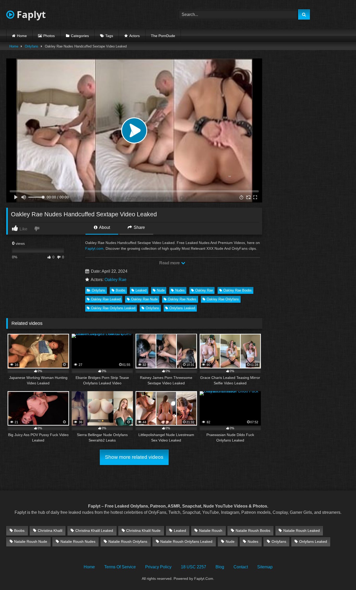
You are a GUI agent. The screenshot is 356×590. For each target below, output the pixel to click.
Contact (241, 567)
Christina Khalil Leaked (94, 530)
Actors (134, 36)
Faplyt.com (94, 248)
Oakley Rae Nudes (182, 299)
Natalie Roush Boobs (253, 530)
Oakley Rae (115, 279)
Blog (220, 567)
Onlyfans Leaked (182, 308)
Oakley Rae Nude (144, 299)
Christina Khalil (50, 530)
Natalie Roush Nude (30, 541)
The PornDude (163, 36)
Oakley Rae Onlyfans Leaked (113, 308)
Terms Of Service (120, 567)
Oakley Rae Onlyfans (223, 299)
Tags (109, 36)
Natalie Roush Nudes (77, 541)
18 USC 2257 (193, 567)
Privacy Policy (158, 567)
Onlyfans (31, 46)
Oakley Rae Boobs (237, 290)
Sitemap (265, 567)
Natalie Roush (210, 530)
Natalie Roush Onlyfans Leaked (186, 541)
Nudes (180, 290)
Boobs (120, 290)
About (104, 227)
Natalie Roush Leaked (301, 530)
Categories (80, 36)
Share (139, 227)
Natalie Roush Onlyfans (127, 541)
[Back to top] (340, 574)
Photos (49, 36)
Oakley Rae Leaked (106, 299)
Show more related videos (134, 457)
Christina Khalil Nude (143, 530)
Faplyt (30, 14)
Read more (170, 263)
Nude (161, 290)
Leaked (141, 290)
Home (22, 36)
